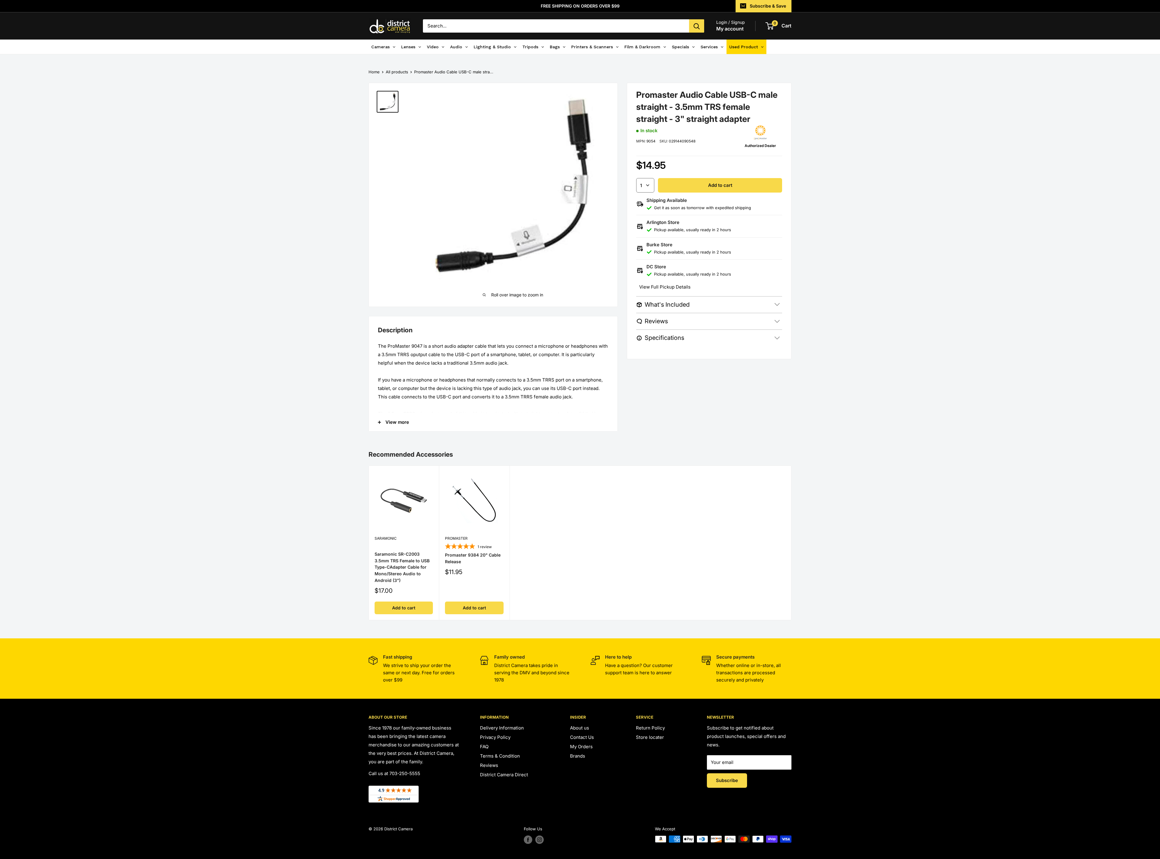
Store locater (650, 737)
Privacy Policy (495, 737)
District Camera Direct (504, 775)
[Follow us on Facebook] (528, 839)
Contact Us (582, 737)
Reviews (489, 765)
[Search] (696, 26)
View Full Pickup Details (665, 287)
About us (579, 728)
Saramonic (386, 538)
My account (730, 29)
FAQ (484, 746)
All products (397, 71)
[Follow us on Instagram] (539, 839)
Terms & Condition (500, 756)
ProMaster (456, 538)
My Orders (581, 746)
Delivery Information (502, 728)
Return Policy (650, 728)
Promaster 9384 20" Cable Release (473, 558)
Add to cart (720, 185)
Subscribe (727, 780)
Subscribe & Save (768, 5)
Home (374, 71)
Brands (577, 756)
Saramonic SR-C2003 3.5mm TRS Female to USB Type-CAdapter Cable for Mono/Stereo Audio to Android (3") (402, 567)
